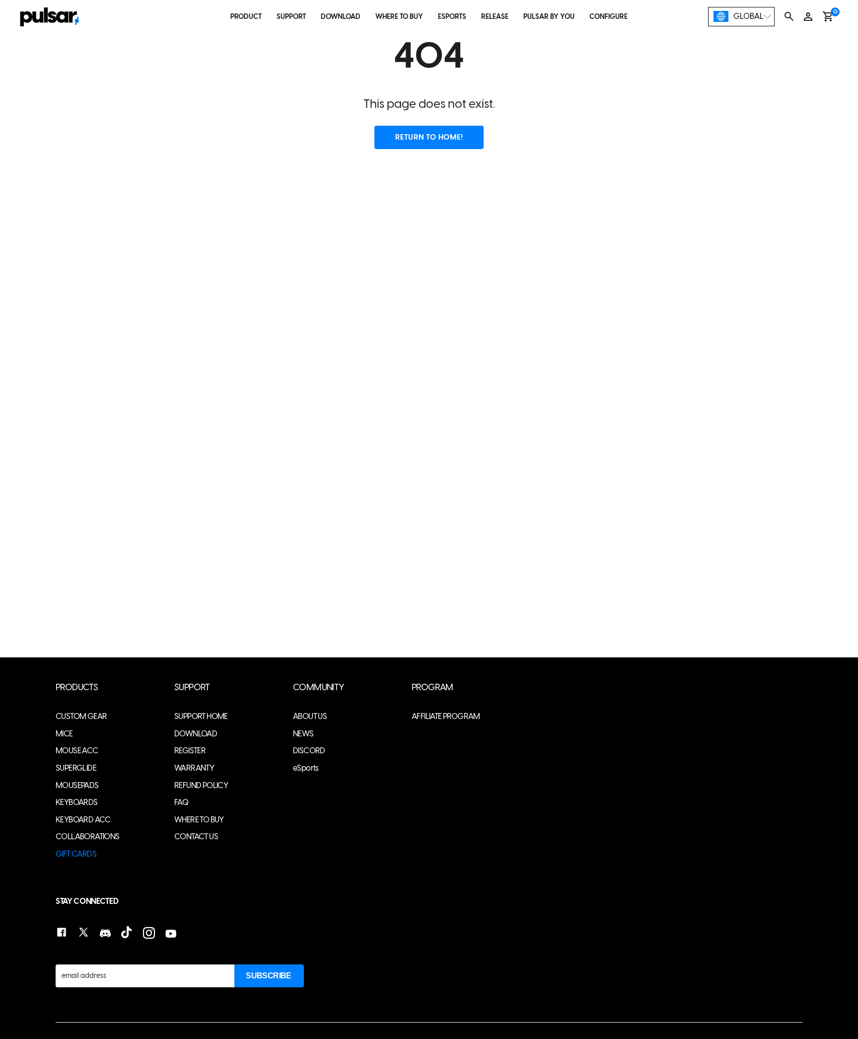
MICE (64, 733)
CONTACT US (196, 836)
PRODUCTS (77, 687)
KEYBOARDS (77, 802)
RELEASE (494, 16)
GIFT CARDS (76, 854)
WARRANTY (194, 768)
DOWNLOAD (340, 16)
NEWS (303, 733)
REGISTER (190, 750)
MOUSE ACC (77, 750)
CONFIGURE (608, 16)
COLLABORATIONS (88, 836)
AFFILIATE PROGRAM (446, 716)
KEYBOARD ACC (83, 819)
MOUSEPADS (77, 785)
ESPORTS (452, 16)
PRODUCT (246, 16)
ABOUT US (310, 716)
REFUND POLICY (201, 785)
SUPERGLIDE (76, 768)
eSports (306, 768)
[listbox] (741, 16)
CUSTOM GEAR (81, 716)
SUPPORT (291, 16)
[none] (741, 16)
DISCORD (309, 750)
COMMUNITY (319, 687)
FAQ (181, 802)
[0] (828, 16)
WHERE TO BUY (399, 16)
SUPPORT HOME (201, 716)
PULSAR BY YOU (548, 16)
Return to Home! (429, 137)
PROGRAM (432, 687)
